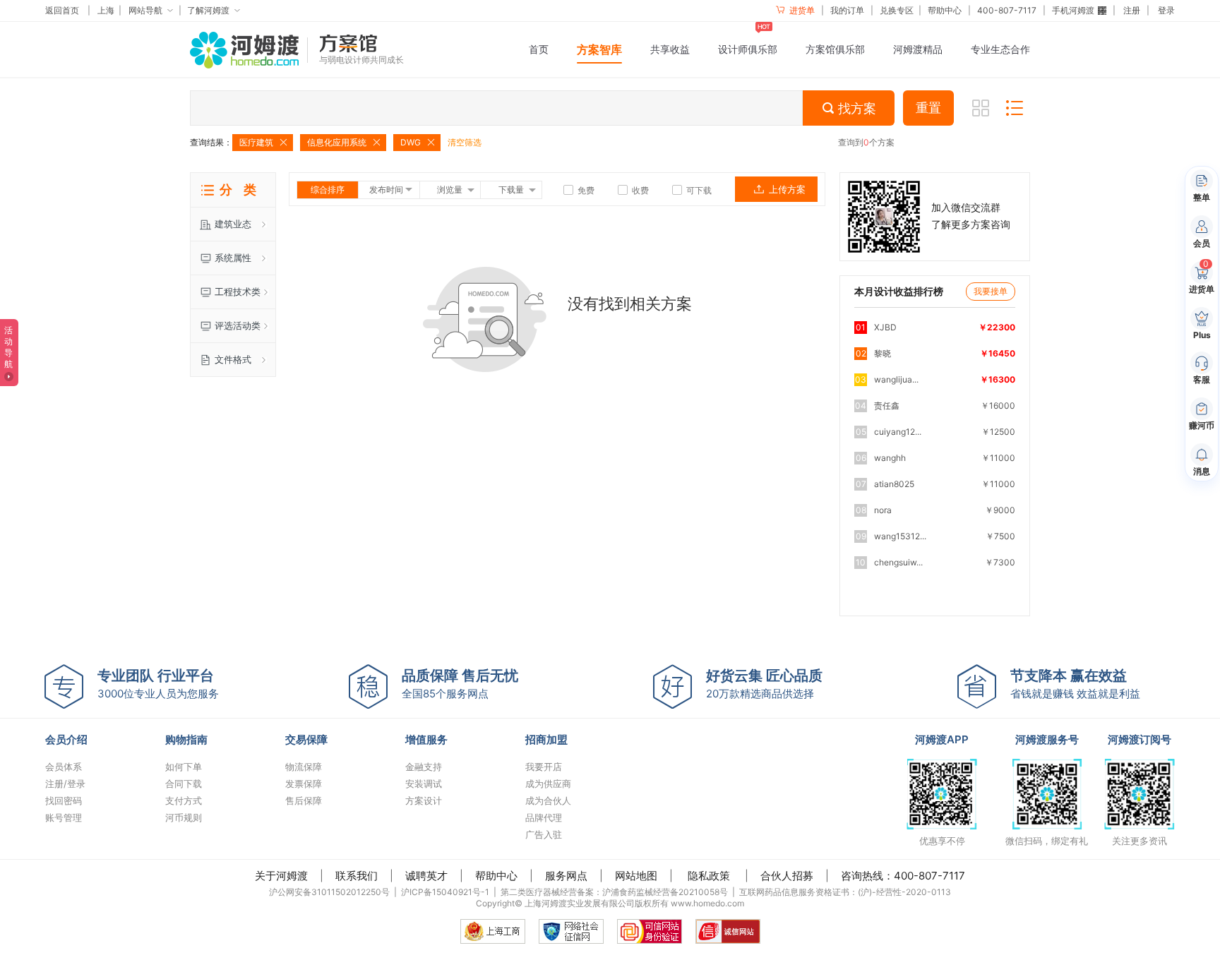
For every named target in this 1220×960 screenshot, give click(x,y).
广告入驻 (543, 834)
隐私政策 (709, 875)
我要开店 (543, 766)
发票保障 (303, 783)
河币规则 (183, 817)
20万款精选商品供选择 (764, 683)
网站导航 (145, 10)
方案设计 (423, 800)
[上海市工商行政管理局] (492, 931)
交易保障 (306, 739)
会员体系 (63, 766)
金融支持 (423, 766)
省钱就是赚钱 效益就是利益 (1075, 683)
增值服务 (426, 739)
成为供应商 (548, 783)
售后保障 (303, 800)
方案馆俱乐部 (835, 49)
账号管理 (63, 817)
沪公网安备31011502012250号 (329, 892)
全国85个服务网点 (460, 683)
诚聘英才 (426, 875)
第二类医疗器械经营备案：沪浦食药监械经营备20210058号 (614, 892)
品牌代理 (543, 817)
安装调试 (423, 783)
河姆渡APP (942, 739)
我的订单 (847, 10)
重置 (928, 108)
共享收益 (670, 49)
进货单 (801, 10)
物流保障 (303, 766)
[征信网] (571, 931)
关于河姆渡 (281, 875)
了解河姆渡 (208, 10)
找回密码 (63, 800)
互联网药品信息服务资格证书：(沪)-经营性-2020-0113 (845, 892)
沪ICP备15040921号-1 (445, 892)
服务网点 (566, 875)
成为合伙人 (548, 800)
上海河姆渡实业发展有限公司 (580, 903)
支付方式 (183, 800)
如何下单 (183, 766)
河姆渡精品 (918, 49)
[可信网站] (649, 931)
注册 (1131, 10)
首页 (539, 49)
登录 (1166, 10)
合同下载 (183, 783)
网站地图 (636, 875)
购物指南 (186, 739)
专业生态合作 (1000, 49)
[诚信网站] (727, 931)
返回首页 (62, 10)
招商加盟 (546, 739)
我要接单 (990, 291)
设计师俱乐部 (747, 49)
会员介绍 (66, 739)
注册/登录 (65, 783)
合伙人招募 (786, 875)
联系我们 (356, 875)
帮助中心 (945, 10)
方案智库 (599, 49)
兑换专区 (897, 10)
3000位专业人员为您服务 (158, 683)
